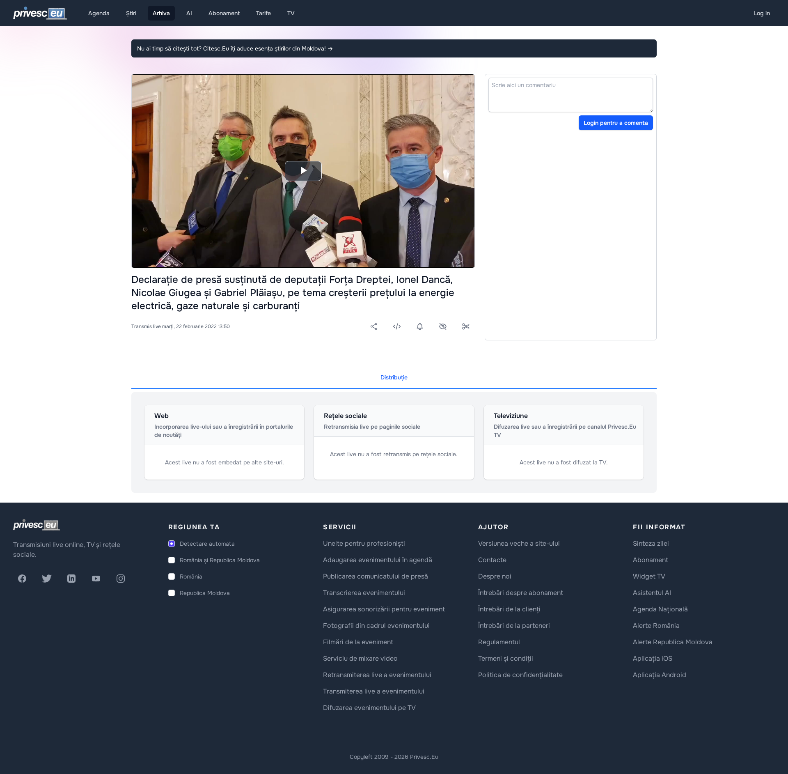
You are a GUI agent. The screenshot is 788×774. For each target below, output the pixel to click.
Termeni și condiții (505, 658)
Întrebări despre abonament (520, 592)
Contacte (492, 560)
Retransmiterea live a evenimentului (377, 675)
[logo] (36, 525)
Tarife (263, 13)
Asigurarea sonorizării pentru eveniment (384, 609)
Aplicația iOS (652, 658)
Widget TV (649, 576)
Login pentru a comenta (616, 122)
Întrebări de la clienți (509, 609)
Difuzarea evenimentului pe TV (369, 707)
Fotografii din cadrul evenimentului (376, 625)
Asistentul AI (652, 592)
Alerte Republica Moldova (672, 642)
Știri (131, 13)
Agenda (99, 13)
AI (189, 13)
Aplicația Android (659, 675)
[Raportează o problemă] (443, 326)
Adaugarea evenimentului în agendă (377, 560)
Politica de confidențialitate (520, 675)
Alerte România (656, 625)
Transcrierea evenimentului (364, 592)
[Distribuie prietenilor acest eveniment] (374, 326)
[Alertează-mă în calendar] (420, 326)
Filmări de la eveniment (358, 642)
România (191, 576)
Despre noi (494, 576)
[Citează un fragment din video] (466, 326)
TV (291, 13)
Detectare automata (207, 543)
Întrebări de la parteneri (514, 625)
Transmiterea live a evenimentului (373, 691)
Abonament (224, 13)
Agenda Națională (660, 609)
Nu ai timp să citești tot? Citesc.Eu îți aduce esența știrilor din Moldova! (235, 48)
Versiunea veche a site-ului (519, 543)
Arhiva (161, 13)
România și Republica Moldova (220, 560)
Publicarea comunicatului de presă (375, 576)
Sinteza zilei (651, 543)
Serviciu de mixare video (360, 658)
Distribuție (394, 377)
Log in (762, 13)
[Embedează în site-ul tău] (397, 326)
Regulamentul (499, 642)
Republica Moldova (205, 593)
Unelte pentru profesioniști (364, 543)
